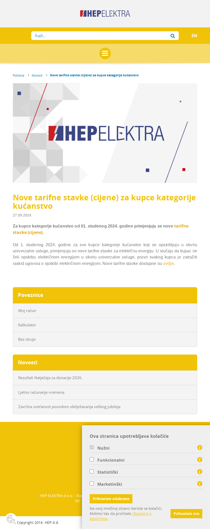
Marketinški (109, 484)
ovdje (168, 263)
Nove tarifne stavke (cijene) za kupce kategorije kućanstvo (94, 75)
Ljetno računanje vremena (41, 392)
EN (194, 35)
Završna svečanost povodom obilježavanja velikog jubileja (69, 406)
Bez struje (27, 339)
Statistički (107, 472)
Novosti (37, 75)
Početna (18, 75)
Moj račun (27, 310)
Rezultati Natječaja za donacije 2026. (50, 377)
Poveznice (30, 295)
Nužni (103, 448)
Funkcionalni (110, 460)
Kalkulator (27, 324)
